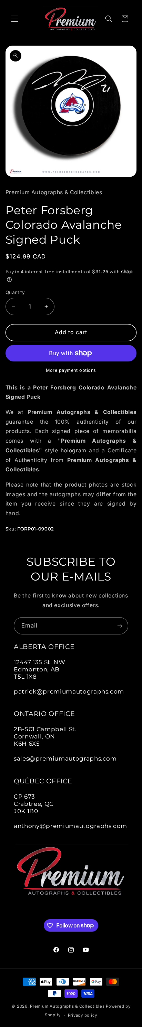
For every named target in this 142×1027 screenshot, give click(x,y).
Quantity (15, 292)
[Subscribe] (120, 625)
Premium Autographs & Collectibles (67, 1006)
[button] (14, 19)
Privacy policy (82, 1015)
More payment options (71, 370)
